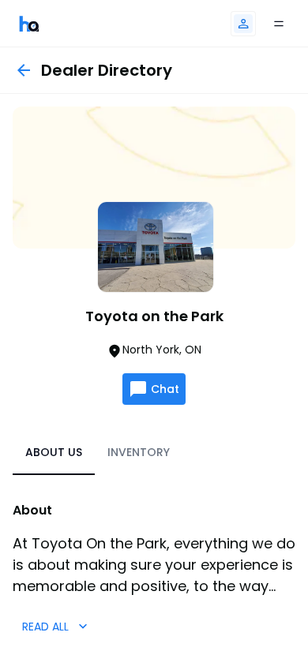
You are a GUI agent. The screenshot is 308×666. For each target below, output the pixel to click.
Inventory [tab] (138, 452)
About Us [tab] (53, 452)
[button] (243, 23)
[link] (29, 23)
